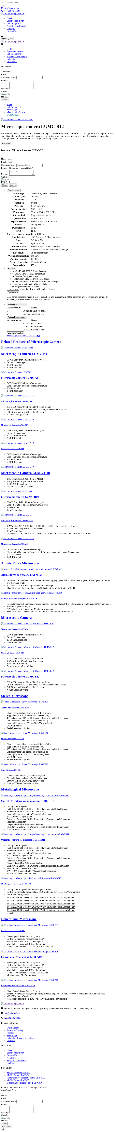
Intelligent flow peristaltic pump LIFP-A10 (26, 1078)
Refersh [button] (6, 182)
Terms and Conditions (16, 1060)
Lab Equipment (14, 23)
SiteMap (10, 1063)
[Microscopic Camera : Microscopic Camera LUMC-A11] (17, 372)
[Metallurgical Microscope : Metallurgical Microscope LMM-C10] (31, 878)
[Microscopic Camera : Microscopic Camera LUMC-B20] (17, 419)
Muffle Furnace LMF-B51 (18, 1080)
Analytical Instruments (17, 26)
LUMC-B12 (12, 115)
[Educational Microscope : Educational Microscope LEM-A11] (29, 925)
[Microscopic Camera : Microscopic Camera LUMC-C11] (17, 515)
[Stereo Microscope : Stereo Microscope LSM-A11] (24, 701)
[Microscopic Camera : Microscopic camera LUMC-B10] (17, 491)
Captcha (4, 91)
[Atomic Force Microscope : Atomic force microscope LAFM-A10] (31, 593)
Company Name (8, 77)
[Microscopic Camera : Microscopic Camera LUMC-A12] (17, 443)
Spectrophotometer (15, 21)
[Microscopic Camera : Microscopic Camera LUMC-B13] (17, 395)
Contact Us (12, 31)
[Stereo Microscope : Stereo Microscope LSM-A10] (24, 733)
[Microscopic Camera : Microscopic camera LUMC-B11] (17, 347)
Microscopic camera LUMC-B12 (22, 335)
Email (3, 74)
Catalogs (11, 28)
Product (4, 80)
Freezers (10, 1033)
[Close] (2, 69)
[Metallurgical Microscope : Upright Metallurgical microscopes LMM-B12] (35, 795)
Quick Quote (7, 39)
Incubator (11, 1040)
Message (5, 88)
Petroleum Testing (15, 1030)
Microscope (12, 109)
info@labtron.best (11, 8)
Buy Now (6, 144)
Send (4, 1123)
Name (4, 159)
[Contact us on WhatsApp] (3, 1129)
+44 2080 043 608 (12, 1018)
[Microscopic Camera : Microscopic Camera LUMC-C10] (17, 467)
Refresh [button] (5, 97)
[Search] (3, 5)
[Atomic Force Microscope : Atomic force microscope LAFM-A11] (31, 569)
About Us (11, 1058)
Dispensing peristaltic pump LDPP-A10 (24, 1083)
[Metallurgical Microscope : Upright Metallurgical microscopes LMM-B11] (35, 834)
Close (4, 185)
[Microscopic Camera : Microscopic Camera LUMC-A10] (17, 538)
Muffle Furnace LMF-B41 (18, 1075)
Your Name (6, 71)
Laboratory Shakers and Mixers (21, 1038)
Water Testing (13, 1028)
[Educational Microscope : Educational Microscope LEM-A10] (29, 951)
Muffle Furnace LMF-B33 (18, 1072)
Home (9, 18)
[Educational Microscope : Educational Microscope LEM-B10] (29, 980)
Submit (5, 100)
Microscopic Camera (16, 112)
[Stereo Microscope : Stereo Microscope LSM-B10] (24, 764)
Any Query (6, 1126)
